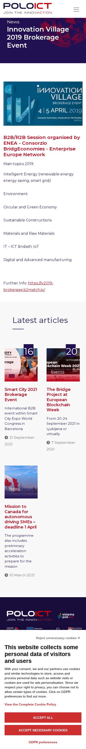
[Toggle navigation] (76, 9)
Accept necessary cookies (43, 730)
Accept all (43, 717)
